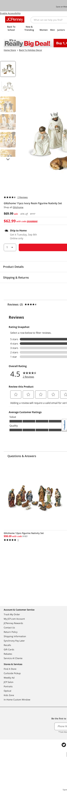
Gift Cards (9, 649)
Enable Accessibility (10, 13)
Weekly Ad (9, 677)
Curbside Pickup (12, 673)
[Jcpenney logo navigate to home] (14, 19)
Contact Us (9, 627)
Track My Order (12, 614)
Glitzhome (18, 207)
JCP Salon (8, 682)
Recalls (7, 645)
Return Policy (10, 631)
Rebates (8, 653)
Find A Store (10, 668)
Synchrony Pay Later (14, 640)
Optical (7, 690)
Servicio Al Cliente (13, 658)
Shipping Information (15, 636)
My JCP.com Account (14, 618)
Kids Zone (9, 695)
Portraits (8, 686)
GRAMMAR (32, 221)
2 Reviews (22, 197)
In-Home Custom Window (17, 699)
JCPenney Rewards (13, 623)
